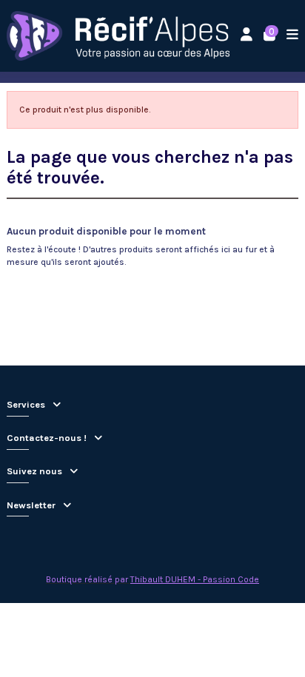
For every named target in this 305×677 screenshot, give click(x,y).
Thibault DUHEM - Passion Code (194, 579)
